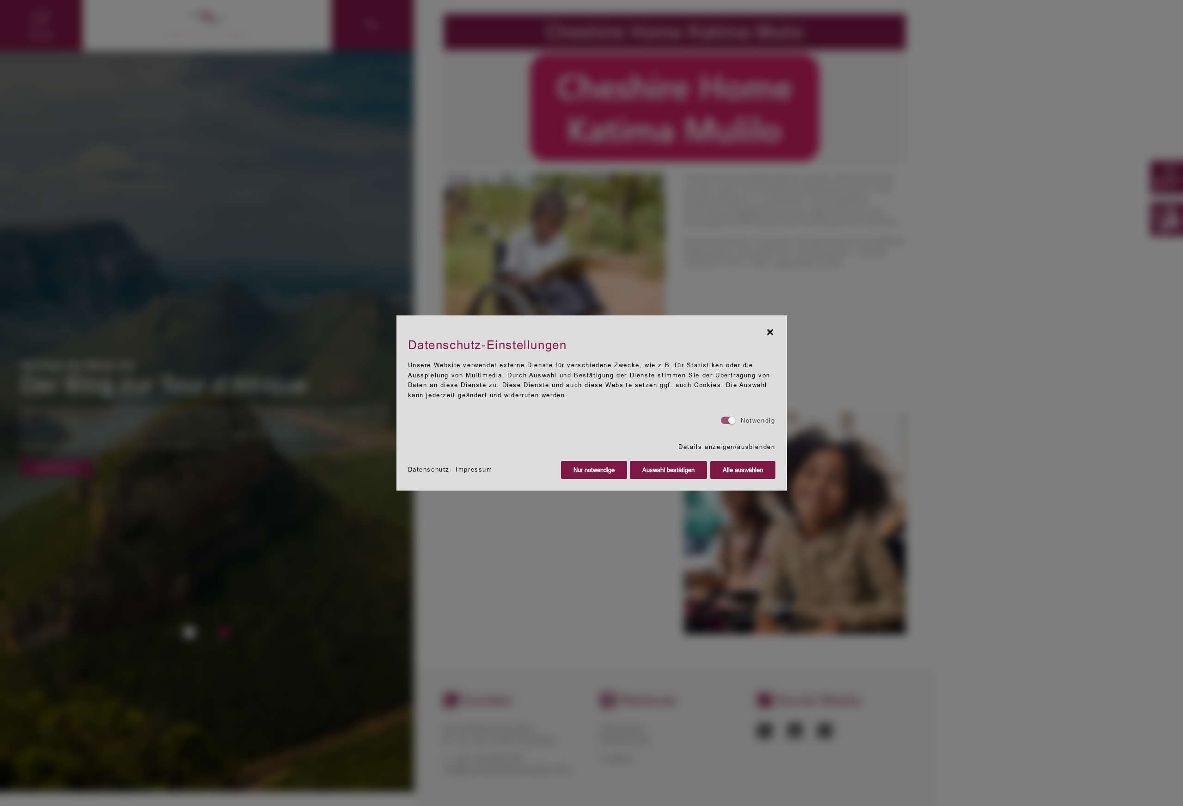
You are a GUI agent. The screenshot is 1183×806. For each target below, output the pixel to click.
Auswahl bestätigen (668, 470)
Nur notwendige (594, 470)
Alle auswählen (743, 470)
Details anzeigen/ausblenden (726, 446)
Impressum (474, 469)
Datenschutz (429, 469)
